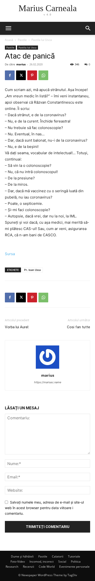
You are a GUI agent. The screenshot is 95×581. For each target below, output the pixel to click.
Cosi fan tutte (78, 327)
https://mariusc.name (47, 382)
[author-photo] (47, 369)
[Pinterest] (32, 75)
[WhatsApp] (43, 75)
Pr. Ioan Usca (32, 270)
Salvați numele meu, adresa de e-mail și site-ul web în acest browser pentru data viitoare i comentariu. (44, 507)
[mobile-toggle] (8, 28)
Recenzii (28, 567)
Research (12, 567)
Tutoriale (74, 556)
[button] (88, 28)
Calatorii (57, 556)
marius (21, 64)
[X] (21, 75)
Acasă (9, 40)
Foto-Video (17, 561)
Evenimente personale (74, 567)
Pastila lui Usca (41, 40)
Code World (47, 567)
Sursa (10, 254)
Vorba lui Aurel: (17, 327)
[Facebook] (10, 75)
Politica (76, 561)
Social (62, 561)
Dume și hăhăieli (22, 556)
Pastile (22, 40)
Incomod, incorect (41, 561)
